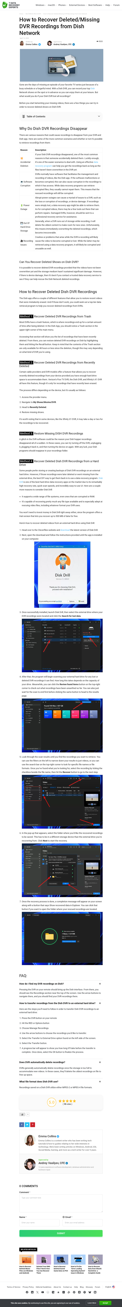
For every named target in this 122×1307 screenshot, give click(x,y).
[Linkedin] (73, 44)
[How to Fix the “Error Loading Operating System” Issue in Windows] (78, 1260)
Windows (40, 5)
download (65, 530)
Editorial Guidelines (43, 1287)
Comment (24, 1192)
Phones (62, 5)
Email (68, 1217)
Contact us (67, 1287)
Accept (105, 1303)
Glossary (89, 1287)
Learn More (92, 1303)
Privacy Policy (28, 1287)
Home (21, 14)
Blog (82, 1287)
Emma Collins (31, 44)
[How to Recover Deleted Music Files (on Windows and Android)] (26, 1260)
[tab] (61, 983)
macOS (51, 5)
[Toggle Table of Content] (58, 117)
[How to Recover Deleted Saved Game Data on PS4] (61, 1260)
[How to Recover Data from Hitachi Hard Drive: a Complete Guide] (95, 1260)
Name (23, 1217)
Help (107, 5)
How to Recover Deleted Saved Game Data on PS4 (61, 1269)
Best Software (95, 5)
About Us (57, 1287)
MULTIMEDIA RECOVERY (33, 14)
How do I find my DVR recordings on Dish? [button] (41, 983)
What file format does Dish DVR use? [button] (38, 1081)
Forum (116, 5)
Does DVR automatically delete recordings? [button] (42, 1062)
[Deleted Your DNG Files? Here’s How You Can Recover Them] (43, 1260)
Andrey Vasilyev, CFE (62, 44)
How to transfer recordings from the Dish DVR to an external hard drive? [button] (57, 1003)
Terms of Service (13, 1287)
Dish (93, 88)
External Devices (77, 5)
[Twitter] (39, 44)
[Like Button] (22, 1114)
